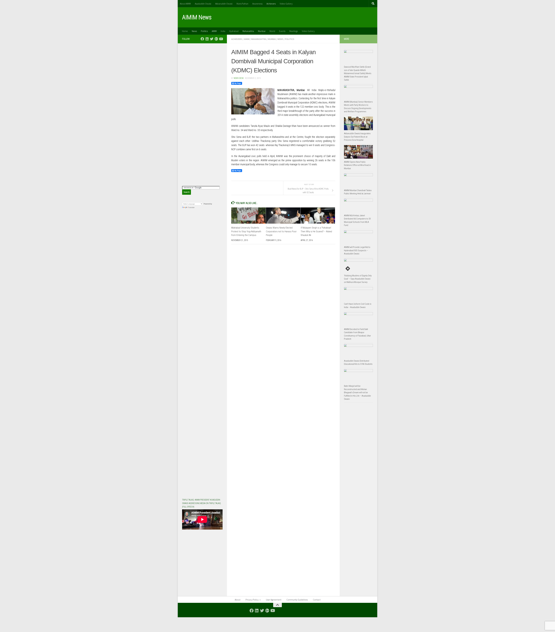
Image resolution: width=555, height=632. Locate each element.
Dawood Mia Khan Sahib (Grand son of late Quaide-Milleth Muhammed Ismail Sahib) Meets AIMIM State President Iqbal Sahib (357, 73)
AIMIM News (196, 17)
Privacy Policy (252, 599)
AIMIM (214, 31)
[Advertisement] (202, 91)
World (272, 31)
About (237, 599)
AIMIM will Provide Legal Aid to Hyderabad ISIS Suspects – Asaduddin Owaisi (357, 250)
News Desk (239, 78)
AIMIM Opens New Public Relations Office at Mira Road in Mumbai (357, 165)
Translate (191, 207)
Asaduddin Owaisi (203, 3)
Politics (204, 31)
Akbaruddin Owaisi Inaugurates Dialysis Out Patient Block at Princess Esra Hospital (357, 136)
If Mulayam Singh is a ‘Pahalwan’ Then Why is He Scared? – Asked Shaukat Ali (316, 231)
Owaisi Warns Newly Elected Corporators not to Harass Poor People (281, 231)
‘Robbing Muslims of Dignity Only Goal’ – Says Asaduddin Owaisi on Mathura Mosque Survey (358, 278)
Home (185, 31)
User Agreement (273, 599)
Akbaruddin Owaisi (223, 3)
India (223, 31)
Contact (316, 599)
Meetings (293, 31)
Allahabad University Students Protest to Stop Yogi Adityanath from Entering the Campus (246, 231)
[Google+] (216, 39)
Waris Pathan (242, 3)
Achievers (271, 3)
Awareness (257, 3)
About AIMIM (185, 3)
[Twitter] (211, 39)
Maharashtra (248, 31)
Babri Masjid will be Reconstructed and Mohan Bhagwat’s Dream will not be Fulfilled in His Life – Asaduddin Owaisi (357, 392)
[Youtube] (221, 39)
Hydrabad (233, 31)
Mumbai (261, 31)
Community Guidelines (297, 599)
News (194, 31)
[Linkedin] (207, 39)
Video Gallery (286, 3)
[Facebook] (202, 39)
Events (282, 31)
